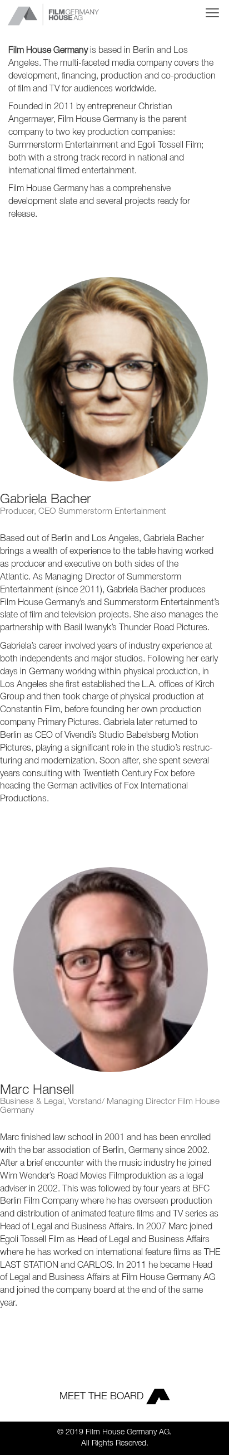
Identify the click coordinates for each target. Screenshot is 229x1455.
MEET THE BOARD (102, 1396)
